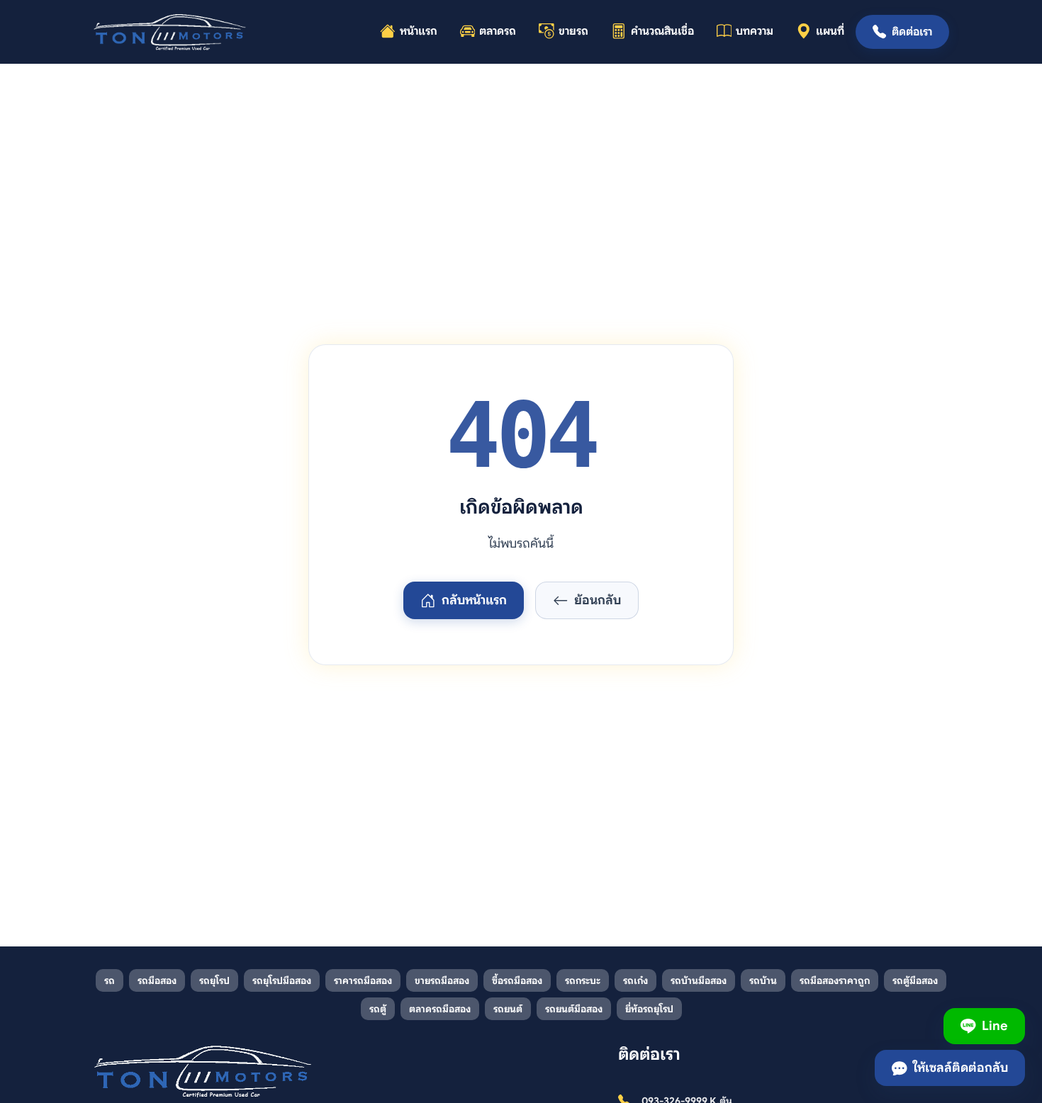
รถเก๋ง (635, 980)
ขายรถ (573, 31)
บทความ (754, 31)
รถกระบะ (582, 980)
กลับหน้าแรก (474, 600)
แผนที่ (830, 31)
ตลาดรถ (497, 31)
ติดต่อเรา (912, 32)
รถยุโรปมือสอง (281, 980)
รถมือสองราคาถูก (835, 980)
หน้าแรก (418, 31)
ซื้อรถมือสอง (517, 980)
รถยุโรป (214, 980)
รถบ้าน (763, 980)
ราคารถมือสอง (363, 980)
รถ (109, 980)
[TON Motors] (170, 32)
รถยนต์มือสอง (574, 1008)
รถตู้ (377, 1008)
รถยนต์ (507, 1008)
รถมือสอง (157, 980)
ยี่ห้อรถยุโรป (649, 1008)
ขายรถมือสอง (442, 980)
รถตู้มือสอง (915, 980)
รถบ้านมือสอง (699, 980)
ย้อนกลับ (597, 600)
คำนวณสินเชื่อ (662, 31)
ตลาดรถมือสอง (440, 1008)
